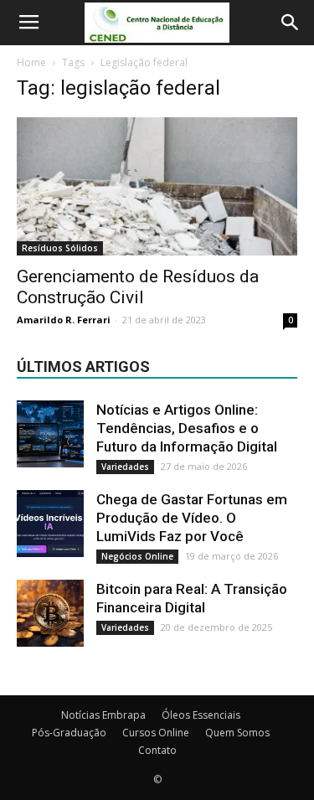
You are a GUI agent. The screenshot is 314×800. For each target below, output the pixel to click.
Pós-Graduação (69, 732)
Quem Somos (237, 732)
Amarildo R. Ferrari (64, 319)
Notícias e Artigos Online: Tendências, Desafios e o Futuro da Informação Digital (186, 428)
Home (31, 62)
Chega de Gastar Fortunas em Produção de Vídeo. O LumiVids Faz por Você (191, 518)
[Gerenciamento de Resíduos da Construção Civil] (157, 186)
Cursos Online (155, 732)
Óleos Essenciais (201, 715)
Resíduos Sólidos (60, 248)
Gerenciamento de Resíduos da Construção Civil (138, 286)
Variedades (125, 466)
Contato (157, 750)
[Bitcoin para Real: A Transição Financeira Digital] (50, 613)
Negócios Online (137, 556)
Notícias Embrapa (103, 715)
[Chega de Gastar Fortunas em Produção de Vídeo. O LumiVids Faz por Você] (50, 523)
